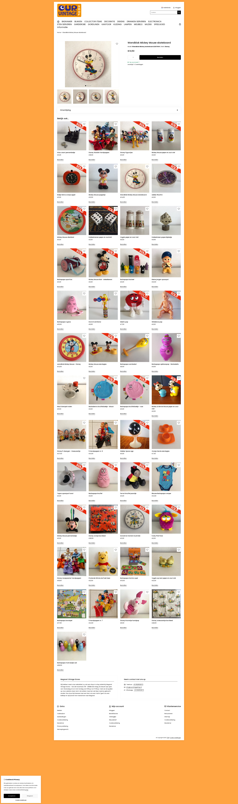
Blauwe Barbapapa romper (161, 493)
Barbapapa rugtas (64, 322)
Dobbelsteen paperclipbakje (162, 237)
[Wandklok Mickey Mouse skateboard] (88, 87)
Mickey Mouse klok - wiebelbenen (100, 279)
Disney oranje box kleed (97, 536)
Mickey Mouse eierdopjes (98, 364)
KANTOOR (106, 24)
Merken (59, 710)
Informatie (62, 27)
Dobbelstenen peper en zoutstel (100, 237)
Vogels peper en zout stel (129, 237)
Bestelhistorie (113, 714)
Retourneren (168, 714)
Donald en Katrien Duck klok (130, 536)
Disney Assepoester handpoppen (69, 578)
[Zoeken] (179, 12)
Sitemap (167, 717)
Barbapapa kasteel (127, 279)
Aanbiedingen (61, 717)
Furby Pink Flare (157, 536)
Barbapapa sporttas (64, 279)
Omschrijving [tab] (65, 110)
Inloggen (112, 710)
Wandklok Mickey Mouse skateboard (74, 32)
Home (59, 32)
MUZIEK (148, 24)
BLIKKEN (78, 21)
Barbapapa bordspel (64, 620)
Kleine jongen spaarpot (160, 279)
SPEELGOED (159, 24)
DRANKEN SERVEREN (136, 21)
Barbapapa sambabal (128, 364)
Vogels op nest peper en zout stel (164, 578)
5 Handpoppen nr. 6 (96, 451)
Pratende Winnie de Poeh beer (99, 578)
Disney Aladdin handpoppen (99, 152)
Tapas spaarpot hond (65, 493)
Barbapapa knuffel (95, 493)
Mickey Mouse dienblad (65, 237)
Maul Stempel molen (64, 407)
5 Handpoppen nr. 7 (96, 620)
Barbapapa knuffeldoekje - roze (131, 407)
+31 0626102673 (138, 684)
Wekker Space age (126, 451)
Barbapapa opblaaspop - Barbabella (165, 364)
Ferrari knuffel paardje (128, 493)
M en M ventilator (95, 322)
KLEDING (117, 24)
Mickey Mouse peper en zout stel (163, 152)
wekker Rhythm (157, 195)
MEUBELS (138, 24)
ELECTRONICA (154, 21)
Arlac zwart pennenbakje (66, 152)
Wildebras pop (157, 322)
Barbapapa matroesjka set (67, 663)
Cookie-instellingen (175, 737)
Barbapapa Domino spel (129, 578)
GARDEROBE (80, 24)
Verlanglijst (112, 717)
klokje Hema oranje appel (66, 195)
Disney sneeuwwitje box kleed (162, 620)
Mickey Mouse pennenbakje (67, 536)
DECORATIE (109, 21)
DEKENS (120, 21)
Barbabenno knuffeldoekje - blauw (101, 407)
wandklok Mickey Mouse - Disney (69, 364)
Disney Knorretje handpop (129, 620)
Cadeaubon (61, 714)
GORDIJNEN (93, 24)
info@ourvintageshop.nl (134, 687)
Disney (167, 46)
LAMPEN (128, 24)
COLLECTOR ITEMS (93, 21)
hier (27, 790)
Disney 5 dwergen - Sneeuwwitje (68, 451)
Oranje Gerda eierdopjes (160, 451)
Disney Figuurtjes (126, 152)
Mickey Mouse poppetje (97, 195)
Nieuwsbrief (113, 720)
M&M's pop (124, 322)
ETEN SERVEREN (64, 24)
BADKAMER (67, 21)
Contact (167, 710)
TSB (168, 737)
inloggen (178, 8)
